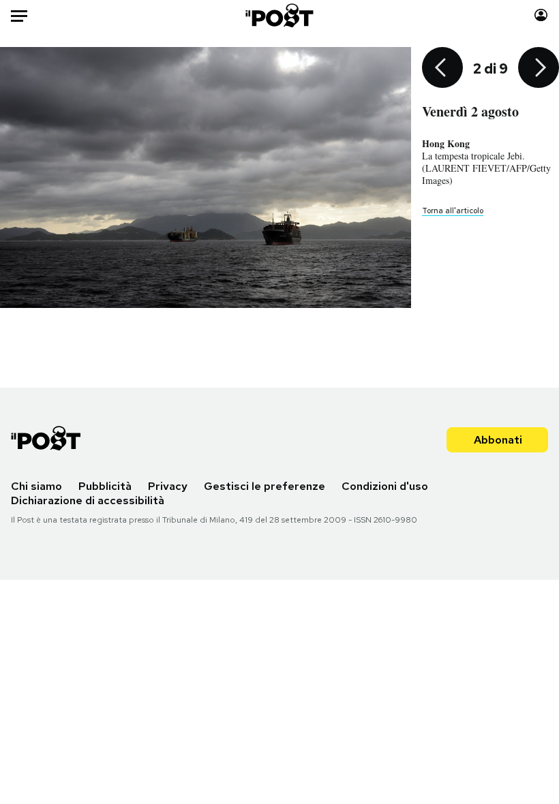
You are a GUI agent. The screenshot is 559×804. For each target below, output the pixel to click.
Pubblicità (105, 486)
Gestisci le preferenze (264, 486)
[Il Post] (280, 15)
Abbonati (498, 440)
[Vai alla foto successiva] (538, 69)
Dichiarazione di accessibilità (87, 500)
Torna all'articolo (452, 210)
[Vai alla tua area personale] (541, 15)
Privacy (167, 486)
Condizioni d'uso (385, 486)
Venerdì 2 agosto (470, 111)
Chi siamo (36, 486)
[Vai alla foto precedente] (442, 69)
